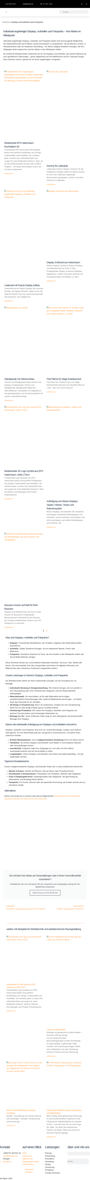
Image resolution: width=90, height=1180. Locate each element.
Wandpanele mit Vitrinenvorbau (19, 379)
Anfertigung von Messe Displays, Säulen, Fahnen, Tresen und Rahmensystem (62, 505)
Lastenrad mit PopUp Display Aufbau (22, 285)
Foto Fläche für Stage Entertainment (64, 379)
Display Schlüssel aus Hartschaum (63, 262)
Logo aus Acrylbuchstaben (56, 1029)
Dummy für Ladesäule (57, 165)
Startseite (6, 22)
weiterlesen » (9, 173)
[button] (35, 12)
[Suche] (89, 1161)
